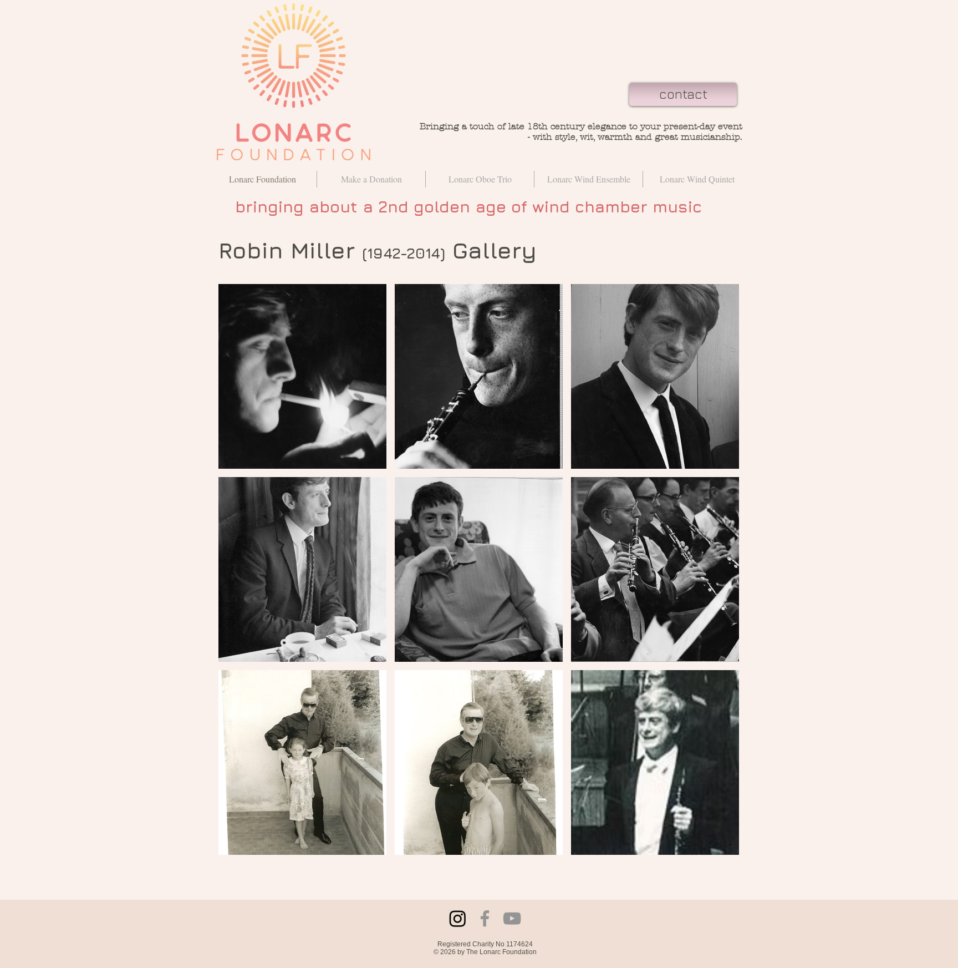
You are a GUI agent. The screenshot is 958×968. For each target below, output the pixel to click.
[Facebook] (485, 918)
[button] (302, 376)
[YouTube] (512, 918)
